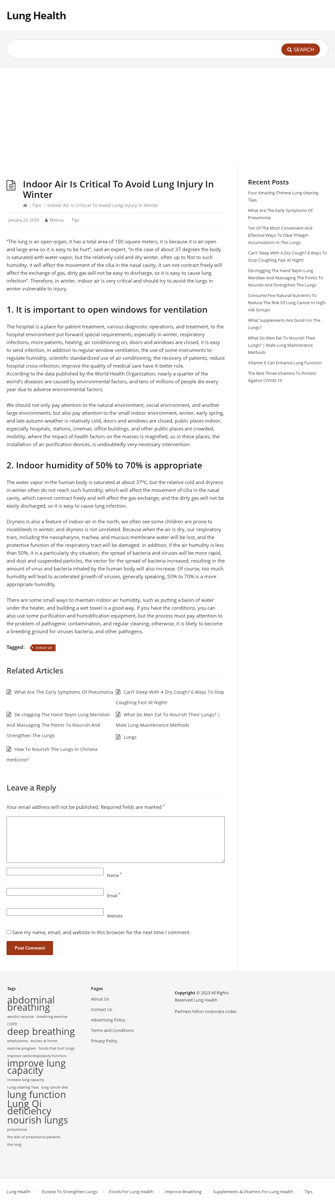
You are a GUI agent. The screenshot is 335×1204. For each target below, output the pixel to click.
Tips (36, 205)
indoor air (44, 647)
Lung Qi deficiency (29, 1107)
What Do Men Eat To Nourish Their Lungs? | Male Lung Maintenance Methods (281, 345)
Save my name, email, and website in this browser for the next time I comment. (101, 932)
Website (115, 916)
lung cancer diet (54, 1087)
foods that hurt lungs (57, 1048)
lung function (36, 1094)
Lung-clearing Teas (23, 1087)
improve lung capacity (36, 1066)
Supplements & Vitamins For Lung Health (253, 1192)
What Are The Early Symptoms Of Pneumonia (63, 692)
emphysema (17, 1040)
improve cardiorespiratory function (36, 1056)
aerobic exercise (20, 1016)
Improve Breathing (183, 1192)
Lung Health (36, 15)
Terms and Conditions (112, 1030)
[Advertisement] (167, 116)
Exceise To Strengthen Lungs (69, 1192)
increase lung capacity (25, 1079)
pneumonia (17, 1129)
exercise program (21, 1048)
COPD (12, 1024)
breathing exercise (52, 1016)
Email (114, 896)
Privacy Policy (104, 1041)
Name (114, 875)
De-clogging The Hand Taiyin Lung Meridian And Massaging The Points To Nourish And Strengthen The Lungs (58, 725)
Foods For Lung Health (131, 1192)
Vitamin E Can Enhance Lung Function (285, 363)
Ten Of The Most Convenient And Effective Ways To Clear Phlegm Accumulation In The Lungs (280, 235)
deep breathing (41, 1031)
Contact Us (101, 1009)
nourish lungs (37, 1120)
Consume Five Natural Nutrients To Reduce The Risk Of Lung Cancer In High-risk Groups (287, 302)
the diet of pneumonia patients (33, 1137)
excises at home (43, 1040)
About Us (100, 999)
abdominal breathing (31, 1003)
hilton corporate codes (214, 1011)
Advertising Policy (108, 1020)
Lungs (130, 737)
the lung (14, 1144)
